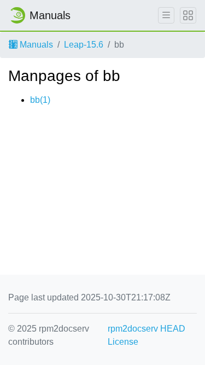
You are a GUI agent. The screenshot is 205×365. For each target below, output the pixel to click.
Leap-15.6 (83, 44)
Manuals (35, 44)
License (123, 341)
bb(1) (40, 100)
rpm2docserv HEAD (146, 328)
